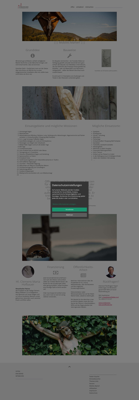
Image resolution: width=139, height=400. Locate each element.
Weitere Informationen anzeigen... (65, 204)
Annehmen (69, 210)
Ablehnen (69, 215)
